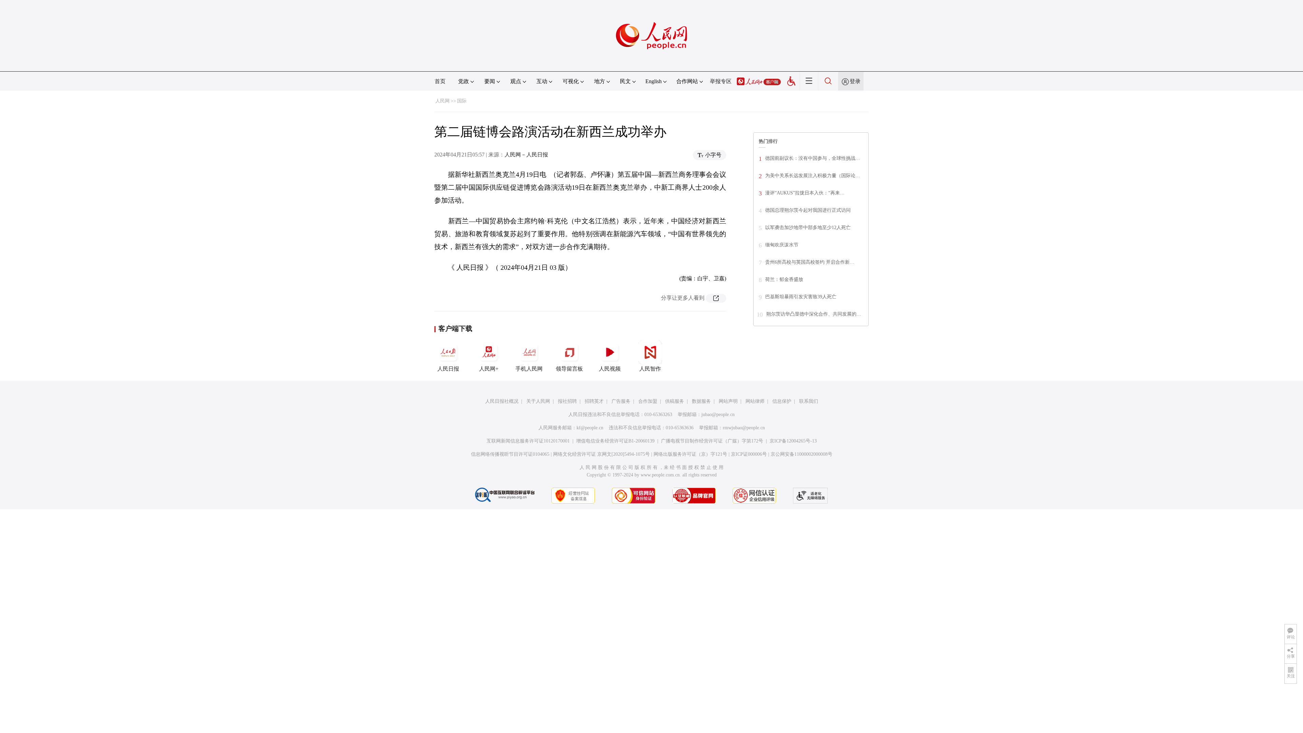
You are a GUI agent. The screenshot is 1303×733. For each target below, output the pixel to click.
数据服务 (701, 401)
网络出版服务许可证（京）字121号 (690, 454)
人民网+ (488, 369)
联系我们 (808, 401)
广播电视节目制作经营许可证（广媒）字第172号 (712, 441)
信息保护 (781, 401)
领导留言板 (569, 369)
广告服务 (620, 401)
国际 (462, 101)
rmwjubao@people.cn (744, 427)
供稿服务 (674, 401)
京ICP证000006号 (749, 454)
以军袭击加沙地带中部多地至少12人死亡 (808, 227)
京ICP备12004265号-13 (793, 441)
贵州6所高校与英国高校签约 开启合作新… (809, 262)
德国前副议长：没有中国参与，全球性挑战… (812, 158)
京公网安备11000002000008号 (801, 454)
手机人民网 (529, 369)
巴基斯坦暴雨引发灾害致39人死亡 (800, 296)
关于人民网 (538, 401)
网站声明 (728, 401)
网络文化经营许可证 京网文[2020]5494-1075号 (601, 454)
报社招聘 (567, 401)
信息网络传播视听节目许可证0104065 (510, 454)
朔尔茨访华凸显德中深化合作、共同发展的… (813, 314)
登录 (855, 81)
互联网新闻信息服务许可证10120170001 (528, 441)
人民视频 (610, 369)
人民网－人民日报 (526, 154)
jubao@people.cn (718, 414)
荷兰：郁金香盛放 (784, 279)
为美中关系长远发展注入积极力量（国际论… (812, 175)
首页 (440, 81)
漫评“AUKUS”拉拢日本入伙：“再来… (805, 192)
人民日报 (448, 369)
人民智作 (650, 369)
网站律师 (754, 401)
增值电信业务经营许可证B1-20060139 (615, 441)
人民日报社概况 (501, 401)
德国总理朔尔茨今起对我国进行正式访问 (808, 210)
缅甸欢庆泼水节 (781, 244)
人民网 (442, 101)
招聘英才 (594, 401)
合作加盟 (647, 401)
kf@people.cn (590, 427)
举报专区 (721, 81)
